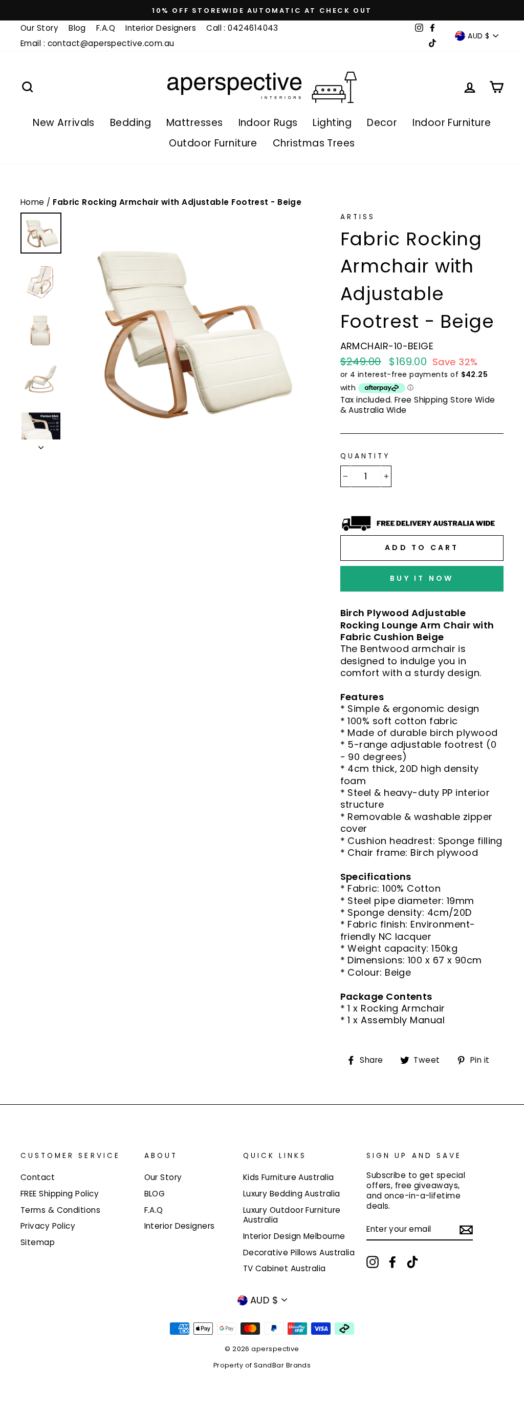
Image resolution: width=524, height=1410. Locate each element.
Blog (77, 28)
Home (33, 202)
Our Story (39, 28)
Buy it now (421, 578)
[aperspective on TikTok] (412, 1262)
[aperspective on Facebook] (392, 1262)
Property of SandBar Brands (262, 1365)
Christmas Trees (314, 143)
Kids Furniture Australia (288, 1177)
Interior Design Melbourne (294, 1236)
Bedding (130, 123)
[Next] (40, 444)
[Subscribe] (466, 1229)
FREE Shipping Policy (59, 1193)
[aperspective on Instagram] (372, 1262)
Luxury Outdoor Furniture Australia (292, 1215)
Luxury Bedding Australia (291, 1193)
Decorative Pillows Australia (299, 1252)
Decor (382, 123)
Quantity (365, 456)
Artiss (357, 217)
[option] (262, 10)
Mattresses (194, 123)
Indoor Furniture (451, 123)
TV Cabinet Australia (284, 1268)
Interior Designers (160, 28)
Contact (37, 1177)
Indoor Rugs (268, 123)
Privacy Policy (47, 1225)
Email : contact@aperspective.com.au (97, 43)
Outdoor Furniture (213, 143)
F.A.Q (105, 28)
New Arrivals (63, 123)
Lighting (332, 123)
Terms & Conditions (60, 1210)
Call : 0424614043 (242, 28)
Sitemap (37, 1242)
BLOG (154, 1193)
